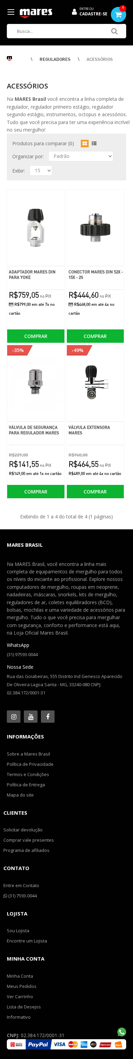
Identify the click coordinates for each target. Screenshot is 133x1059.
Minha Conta (20, 976)
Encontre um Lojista (27, 941)
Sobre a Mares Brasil (28, 754)
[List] (94, 143)
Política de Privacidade (30, 764)
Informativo (19, 1017)
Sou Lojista (18, 930)
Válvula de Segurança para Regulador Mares (34, 430)
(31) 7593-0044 (22, 896)
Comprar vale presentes (28, 840)
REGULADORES (55, 59)
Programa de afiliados (26, 850)
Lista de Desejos (24, 1007)
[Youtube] (31, 716)
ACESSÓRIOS (100, 59)
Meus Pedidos (21, 986)
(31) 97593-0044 (22, 654)
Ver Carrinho (20, 996)
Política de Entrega (26, 785)
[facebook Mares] (48, 716)
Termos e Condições (28, 774)
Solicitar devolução (23, 830)
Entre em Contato (21, 885)
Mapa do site (20, 795)
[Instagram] (13, 716)
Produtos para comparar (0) (43, 143)
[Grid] (85, 143)
